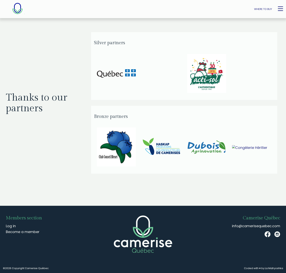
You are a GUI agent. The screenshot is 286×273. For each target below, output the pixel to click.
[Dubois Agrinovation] (206, 147)
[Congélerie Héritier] (251, 147)
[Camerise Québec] (17, 9)
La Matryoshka (274, 268)
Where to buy (263, 9)
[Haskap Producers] (161, 147)
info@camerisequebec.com (256, 226)
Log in (11, 226)
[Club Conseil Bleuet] (116, 148)
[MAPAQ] (139, 74)
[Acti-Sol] (229, 74)
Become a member (22, 231)
